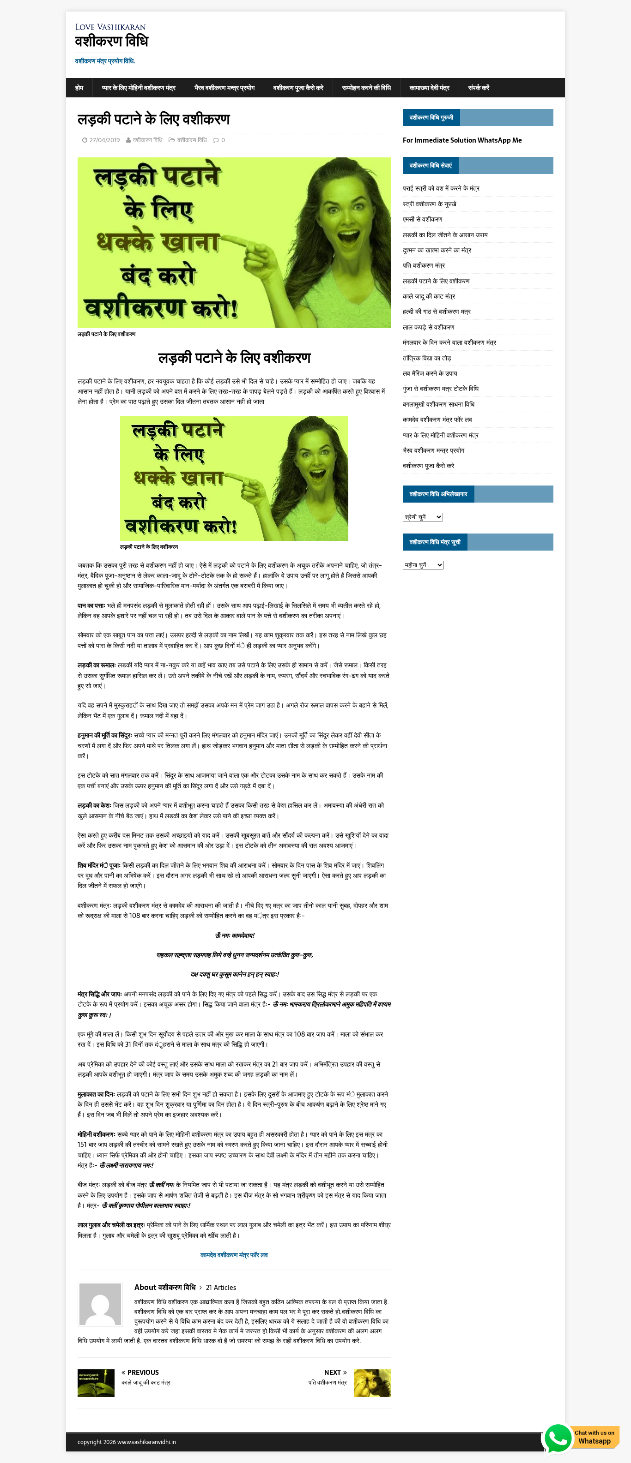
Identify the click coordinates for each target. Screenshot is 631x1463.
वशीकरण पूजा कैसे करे (298, 88)
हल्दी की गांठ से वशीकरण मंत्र (437, 311)
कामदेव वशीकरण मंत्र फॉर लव (437, 419)
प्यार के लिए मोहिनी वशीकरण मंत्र (139, 88)
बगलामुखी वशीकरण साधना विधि (438, 404)
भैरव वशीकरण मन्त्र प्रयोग (224, 88)
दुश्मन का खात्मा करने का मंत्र (437, 250)
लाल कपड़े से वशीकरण (429, 327)
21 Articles (221, 1288)
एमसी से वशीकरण (423, 219)
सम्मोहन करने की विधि (366, 88)
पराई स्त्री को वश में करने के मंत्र (441, 188)
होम (79, 88)
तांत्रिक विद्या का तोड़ (427, 358)
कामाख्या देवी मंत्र (429, 88)
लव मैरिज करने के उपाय (430, 373)
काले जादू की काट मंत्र (429, 296)
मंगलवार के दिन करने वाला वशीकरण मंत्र (449, 342)
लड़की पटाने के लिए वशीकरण (436, 281)
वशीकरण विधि (148, 140)
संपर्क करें (478, 88)
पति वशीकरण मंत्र (424, 265)
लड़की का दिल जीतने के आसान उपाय (445, 235)
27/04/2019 (105, 140)
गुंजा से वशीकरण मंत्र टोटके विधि (441, 389)
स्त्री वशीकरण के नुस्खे (429, 204)
